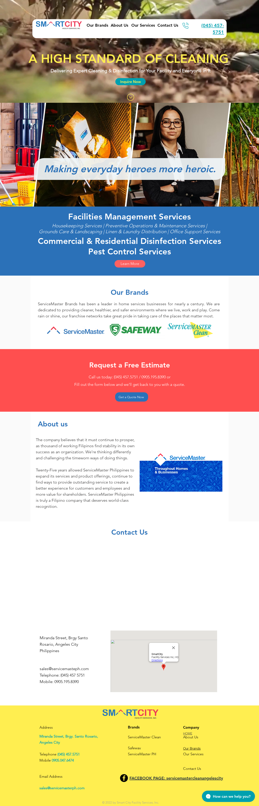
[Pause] (145, 486)
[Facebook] (124, 778)
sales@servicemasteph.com (64, 668)
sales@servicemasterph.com (62, 788)
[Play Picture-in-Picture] (210, 486)
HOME (187, 733)
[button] (130, 81)
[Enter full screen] (217, 486)
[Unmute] (151, 486)
